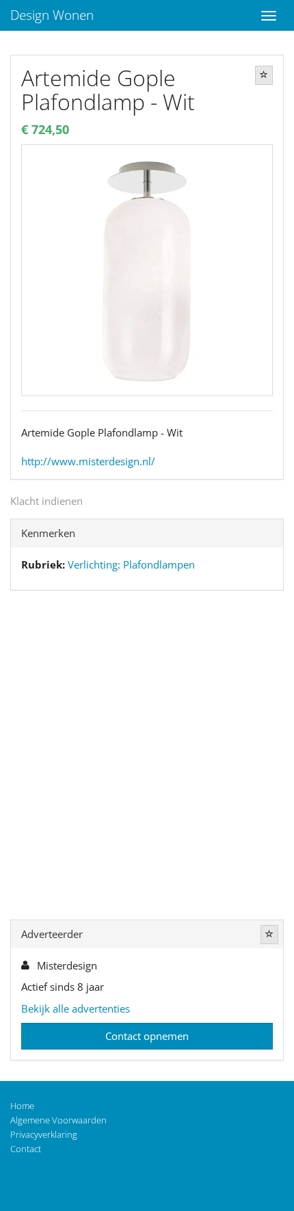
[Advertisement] (147, 758)
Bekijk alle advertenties (75, 1008)
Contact (25, 1149)
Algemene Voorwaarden (58, 1120)
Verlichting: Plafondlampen (131, 564)
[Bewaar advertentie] (264, 75)
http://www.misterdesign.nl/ (88, 461)
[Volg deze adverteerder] (269, 934)
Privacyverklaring (43, 1134)
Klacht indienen (46, 501)
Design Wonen (52, 15)
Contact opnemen (147, 1036)
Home (22, 1105)
